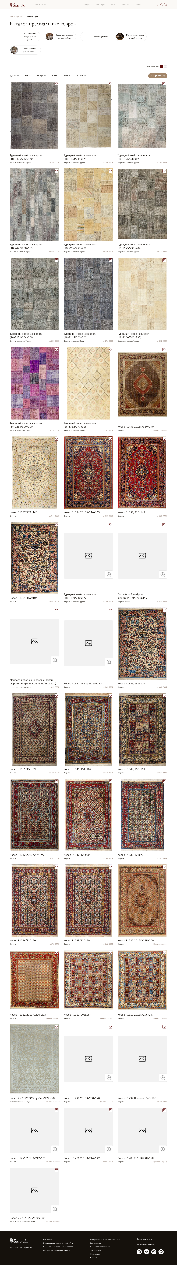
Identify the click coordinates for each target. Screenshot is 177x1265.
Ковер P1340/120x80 (77, 854)
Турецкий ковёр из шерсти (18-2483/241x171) (80, 157)
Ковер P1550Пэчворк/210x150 (83, 683)
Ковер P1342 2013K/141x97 (27, 854)
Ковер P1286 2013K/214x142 (82, 1158)
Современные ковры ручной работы (58, 1247)
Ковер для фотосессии (100, 1247)
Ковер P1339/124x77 (131, 854)
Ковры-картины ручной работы (56, 1250)
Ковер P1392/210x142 (131, 512)
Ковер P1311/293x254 (77, 1014)
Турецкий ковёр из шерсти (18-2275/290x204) (134, 246)
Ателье (114, 5)
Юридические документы (21, 1247)
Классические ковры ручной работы (58, 1243)
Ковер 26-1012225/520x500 (27, 1218)
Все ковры (47, 1239)
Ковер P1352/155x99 (23, 769)
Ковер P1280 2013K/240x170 (136, 1158)
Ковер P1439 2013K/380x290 (136, 426)
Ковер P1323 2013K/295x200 (136, 940)
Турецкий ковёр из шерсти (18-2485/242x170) (26, 157)
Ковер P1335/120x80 (77, 940)
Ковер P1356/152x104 (131, 683)
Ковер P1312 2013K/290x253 (28, 1014)
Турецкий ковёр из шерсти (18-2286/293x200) (80, 246)
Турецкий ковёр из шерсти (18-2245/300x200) (80, 335)
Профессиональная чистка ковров (105, 1239)
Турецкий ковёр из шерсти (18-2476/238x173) (134, 157)
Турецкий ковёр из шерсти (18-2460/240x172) (80, 596)
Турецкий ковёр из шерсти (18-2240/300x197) (134, 335)
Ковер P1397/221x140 (23, 512)
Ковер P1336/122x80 (23, 940)
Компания (126, 5)
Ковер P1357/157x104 (23, 598)
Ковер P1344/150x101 (131, 769)
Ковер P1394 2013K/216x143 (82, 512)
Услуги (87, 5)
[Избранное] (157, 4)
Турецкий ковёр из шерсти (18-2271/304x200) (26, 335)
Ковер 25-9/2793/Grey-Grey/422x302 (32, 1098)
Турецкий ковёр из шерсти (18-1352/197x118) (80, 424)
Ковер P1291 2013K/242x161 (28, 1158)
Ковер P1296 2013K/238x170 (82, 1098)
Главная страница (16, 17)
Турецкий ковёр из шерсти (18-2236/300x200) (26, 424)
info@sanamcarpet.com (146, 1244)
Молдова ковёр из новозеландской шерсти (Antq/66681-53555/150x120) (33, 681)
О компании (95, 1254)
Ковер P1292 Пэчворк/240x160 (137, 1098)
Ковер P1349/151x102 (77, 769)
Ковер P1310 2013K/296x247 (136, 1014)
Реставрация (95, 1243)
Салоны (139, 5)
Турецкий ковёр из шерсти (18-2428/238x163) (26, 246)
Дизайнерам (100, 5)
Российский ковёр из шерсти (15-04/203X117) (133, 596)
